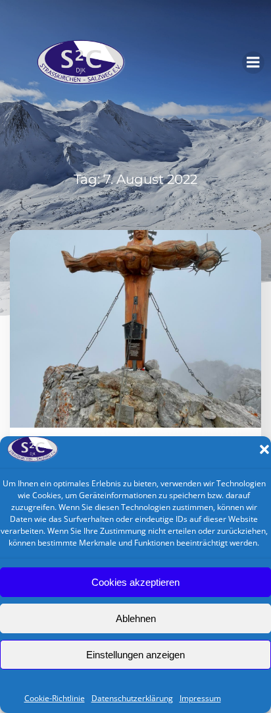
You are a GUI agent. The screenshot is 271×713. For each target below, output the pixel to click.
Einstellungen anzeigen (135, 654)
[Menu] (253, 62)
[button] (264, 449)
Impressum (200, 698)
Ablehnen (136, 618)
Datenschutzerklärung (132, 698)
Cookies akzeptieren (135, 582)
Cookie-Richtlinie (54, 698)
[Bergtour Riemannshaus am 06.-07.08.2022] (135, 327)
